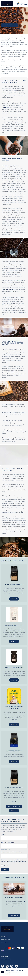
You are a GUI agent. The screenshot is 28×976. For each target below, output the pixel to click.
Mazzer (18, 280)
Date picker (5, 850)
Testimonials (4, 936)
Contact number (7, 842)
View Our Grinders (9, 28)
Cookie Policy (4, 961)
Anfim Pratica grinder (8, 303)
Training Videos (4, 942)
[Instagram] (11, 966)
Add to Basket (12, 806)
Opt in (6, 865)
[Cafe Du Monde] (7, 3)
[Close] (26, 972)
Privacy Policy (4, 956)
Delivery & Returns (5, 939)
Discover (13, 915)
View (12, 598)
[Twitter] (7, 966)
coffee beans (5, 107)
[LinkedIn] (16, 966)
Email (3, 834)
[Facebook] (2, 966)
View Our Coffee (8, 25)
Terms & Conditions (5, 959)
